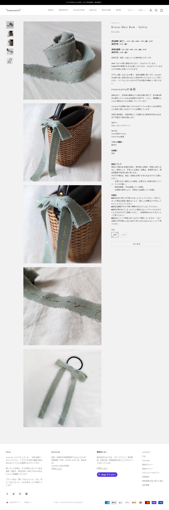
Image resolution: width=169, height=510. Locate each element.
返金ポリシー (147, 469)
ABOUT (51, 10)
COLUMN (146, 460)
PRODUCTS (63, 10)
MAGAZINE (106, 10)
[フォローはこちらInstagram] (20, 494)
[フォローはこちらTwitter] (13, 494)
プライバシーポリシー (151, 473)
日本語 (140, 10)
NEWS (118, 10)
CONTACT (146, 452)
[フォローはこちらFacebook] (7, 494)
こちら (59, 469)
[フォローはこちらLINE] (26, 494)
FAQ (143, 456)
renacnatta (115, 23)
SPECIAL (93, 10)
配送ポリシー (147, 465)
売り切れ (137, 244)
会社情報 (145, 485)
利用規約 (145, 477)
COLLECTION (79, 10)
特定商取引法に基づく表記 (152, 481)
